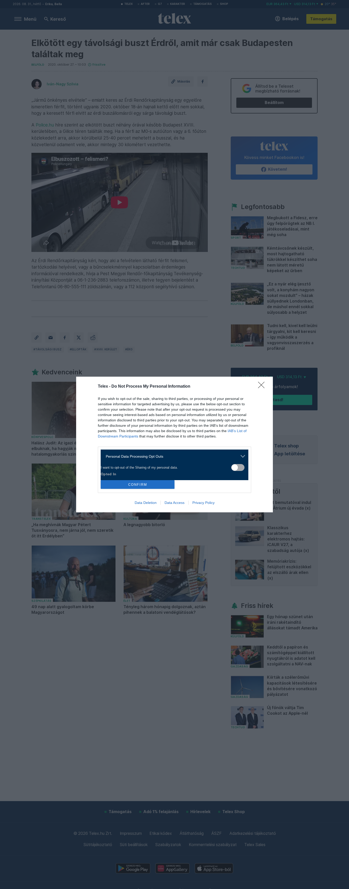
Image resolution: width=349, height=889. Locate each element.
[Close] (263, 386)
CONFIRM (137, 485)
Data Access (174, 503)
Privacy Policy (203, 503)
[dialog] (174, 444)
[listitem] (173, 456)
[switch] (238, 467)
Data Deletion (146, 503)
